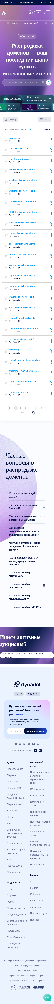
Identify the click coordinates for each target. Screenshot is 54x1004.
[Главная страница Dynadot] (4, 12)
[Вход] (30, 12)
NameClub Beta (38, 864)
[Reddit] (38, 744)
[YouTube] (33, 744)
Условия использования (27, 971)
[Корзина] (38, 12)
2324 (23, 413)
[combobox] (16, 129)
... (46, 408)
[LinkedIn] (24, 744)
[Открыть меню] (48, 12)
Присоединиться (35, 731)
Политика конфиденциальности (27, 966)
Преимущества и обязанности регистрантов (27, 981)
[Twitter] (29, 744)
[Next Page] (33, 413)
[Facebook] (16, 744)
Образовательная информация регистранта (27, 976)
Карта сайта (36, 900)
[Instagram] (20, 744)
